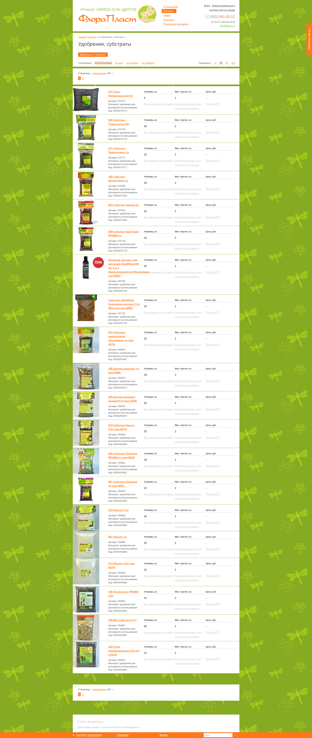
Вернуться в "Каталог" (93, 54)
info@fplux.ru (227, 25)
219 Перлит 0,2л (118, 510)
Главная (82, 37)
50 (227, 63)
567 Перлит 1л (117, 536)
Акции (167, 15)
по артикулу (132, 63)
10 (215, 63)
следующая (99, 73)
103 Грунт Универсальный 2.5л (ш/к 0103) (123, 650)
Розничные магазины (176, 24)
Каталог (92, 37)
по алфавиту (148, 63)
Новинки (123, 735)
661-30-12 (220, 16)
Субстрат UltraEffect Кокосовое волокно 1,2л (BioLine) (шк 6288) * (124, 304)
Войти (207, 6)
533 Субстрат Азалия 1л (123, 205)
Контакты (169, 19)
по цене (119, 63)
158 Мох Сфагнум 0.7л (122, 620)
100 (233, 63)
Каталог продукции (89, 735)
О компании (171, 6)
